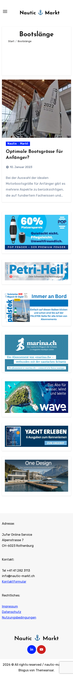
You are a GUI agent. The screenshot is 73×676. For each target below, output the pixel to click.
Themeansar (45, 670)
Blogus (23, 670)
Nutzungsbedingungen (19, 617)
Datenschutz (11, 612)
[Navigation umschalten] (5, 11)
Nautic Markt (40, 13)
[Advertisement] (36, 58)
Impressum (10, 606)
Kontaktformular (14, 581)
